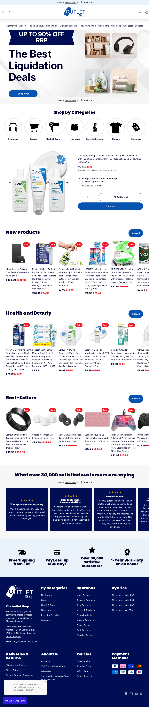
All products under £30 (123, 595)
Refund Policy (83, 671)
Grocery (22, 25)
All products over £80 (122, 610)
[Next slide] (68, 183)
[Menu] (3, 12)
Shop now (23, 93)
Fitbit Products (84, 630)
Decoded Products (85, 635)
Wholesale (128, 25)
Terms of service (84, 676)
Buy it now (111, 206)
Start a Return (12, 670)
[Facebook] (126, 693)
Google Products (84, 625)
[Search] (9, 12)
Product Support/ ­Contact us (19, 675)
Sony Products (84, 605)
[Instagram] (131, 693)
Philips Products (84, 615)
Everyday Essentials (69, 25)
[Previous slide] (9, 183)
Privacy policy (83, 661)
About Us (45, 661)
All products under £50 (123, 600)
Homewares (51, 25)
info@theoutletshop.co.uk (25, 641)
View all (136, 233)
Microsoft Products (86, 610)
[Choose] (26, 427)
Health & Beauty (36, 25)
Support (139, 25)
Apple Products (84, 595)
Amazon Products (85, 620)
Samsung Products (86, 600)
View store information (92, 185)
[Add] (26, 262)
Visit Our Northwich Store (53, 666)
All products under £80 (123, 605)
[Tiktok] (141, 693)
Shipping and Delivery (16, 665)
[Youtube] (136, 693)
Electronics (11, 25)
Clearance (116, 25)
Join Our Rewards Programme (95, 25)
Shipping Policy (84, 666)
